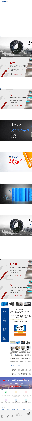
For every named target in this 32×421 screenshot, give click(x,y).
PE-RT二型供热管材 (5, 328)
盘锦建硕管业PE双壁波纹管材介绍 (14, 370)
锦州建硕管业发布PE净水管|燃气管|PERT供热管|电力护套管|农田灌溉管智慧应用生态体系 (24, 373)
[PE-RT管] (19, 304)
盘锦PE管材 (3, 408)
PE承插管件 (12, 416)
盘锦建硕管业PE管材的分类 (13, 373)
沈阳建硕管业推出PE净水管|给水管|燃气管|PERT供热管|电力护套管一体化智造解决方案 (24, 369)
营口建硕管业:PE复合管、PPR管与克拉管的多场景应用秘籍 (15, 365)
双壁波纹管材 (4, 340)
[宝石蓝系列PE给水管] (17, 342)
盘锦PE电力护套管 (24, 408)
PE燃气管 (23, 344)
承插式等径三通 (28, 344)
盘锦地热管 (29, 409)
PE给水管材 (4, 318)
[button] (30, 1)
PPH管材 (23, 349)
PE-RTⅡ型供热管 (12, 349)
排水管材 (4, 338)
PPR (3, 337)
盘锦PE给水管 (8, 408)
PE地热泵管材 (4, 311)
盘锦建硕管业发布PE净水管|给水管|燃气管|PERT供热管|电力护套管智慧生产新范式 (24, 375)
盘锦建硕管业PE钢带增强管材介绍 (14, 369)
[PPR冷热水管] (17, 347)
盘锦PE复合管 (8, 409)
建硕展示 (2, 416)
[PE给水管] (28, 347)
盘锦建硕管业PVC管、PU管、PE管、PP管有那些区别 (14, 374)
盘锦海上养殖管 (24, 409)
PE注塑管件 (4, 320)
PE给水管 (28, 349)
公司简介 (2, 417)
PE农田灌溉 (7, 416)
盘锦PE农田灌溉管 (18, 408)
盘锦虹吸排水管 (13, 409)
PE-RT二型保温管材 (5, 327)
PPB (3, 336)
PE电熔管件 (12, 415)
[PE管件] (12, 304)
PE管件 (3, 319)
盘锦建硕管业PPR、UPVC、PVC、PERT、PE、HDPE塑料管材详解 (14, 375)
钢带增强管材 (4, 339)
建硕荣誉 (2, 415)
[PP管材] (27, 304)
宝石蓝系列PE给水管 (18, 344)
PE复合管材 (4, 330)
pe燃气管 (16, 354)
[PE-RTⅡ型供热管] (12, 347)
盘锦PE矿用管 (29, 408)
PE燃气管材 (7, 417)
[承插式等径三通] (28, 342)
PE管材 (3, 310)
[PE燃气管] (23, 342)
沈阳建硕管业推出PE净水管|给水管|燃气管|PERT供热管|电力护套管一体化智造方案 (24, 374)
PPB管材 (12, 344)
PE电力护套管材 (7, 415)
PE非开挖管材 (4, 312)
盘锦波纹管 (18, 409)
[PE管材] (4, 304)
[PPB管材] (12, 342)
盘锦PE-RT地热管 (3, 409)
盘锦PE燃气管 (13, 408)
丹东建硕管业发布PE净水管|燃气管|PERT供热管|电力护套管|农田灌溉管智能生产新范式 (24, 370)
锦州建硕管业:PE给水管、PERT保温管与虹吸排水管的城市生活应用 (15, 366)
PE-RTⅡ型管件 (4, 321)
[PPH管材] (23, 347)
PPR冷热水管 (17, 349)
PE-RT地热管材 (4, 329)
